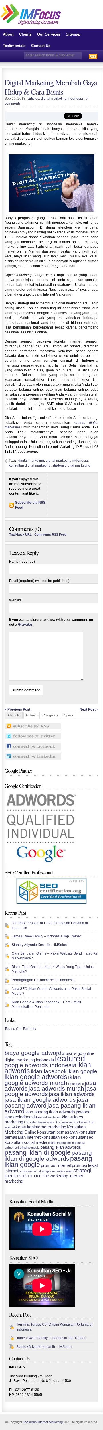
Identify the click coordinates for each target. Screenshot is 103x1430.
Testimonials (14, 46)
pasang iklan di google (38, 1152)
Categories (50, 715)
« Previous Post (17, 709)
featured (70, 1058)
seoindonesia (28, 1171)
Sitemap (73, 34)
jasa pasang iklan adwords (50, 1111)
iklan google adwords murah (43, 1080)
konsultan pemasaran (57, 1132)
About (8, 34)
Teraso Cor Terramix (20, 1029)
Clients (25, 34)
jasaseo (83, 1111)
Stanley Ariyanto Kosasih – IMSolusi (40, 945)
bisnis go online (80, 1053)
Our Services (48, 34)
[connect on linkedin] (33, 754)
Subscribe (14, 715)
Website (15, 600)
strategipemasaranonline (55, 1171)
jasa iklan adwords (72, 1094)
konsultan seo (54, 1137)
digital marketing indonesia (62, 99)
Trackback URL (20, 534)
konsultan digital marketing (30, 465)
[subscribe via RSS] (33, 724)
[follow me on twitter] (33, 734)
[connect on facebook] (33, 744)
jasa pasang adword (46, 1102)
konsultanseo (80, 1137)
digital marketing (31, 461)
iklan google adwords (36, 1077)
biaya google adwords (35, 1052)
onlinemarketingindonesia (22, 1147)
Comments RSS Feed (50, 534)
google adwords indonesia (40, 1065)
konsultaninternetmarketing (41, 1126)
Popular (68, 715)
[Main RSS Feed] (93, 56)
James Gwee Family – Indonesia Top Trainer (46, 936)
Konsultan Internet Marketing (43, 1422)
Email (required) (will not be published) (39, 581)
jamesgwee (76, 1083)
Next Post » (89, 709)
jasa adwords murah (56, 1088)
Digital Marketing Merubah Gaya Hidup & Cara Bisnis (51, 87)
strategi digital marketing (71, 465)
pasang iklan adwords (60, 1147)
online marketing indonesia (66, 1142)
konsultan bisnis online (39, 1122)
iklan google (82, 1071)
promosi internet (56, 1165)
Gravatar (25, 625)
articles (33, 99)
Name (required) (22, 562)
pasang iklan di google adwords (48, 1155)
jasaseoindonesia (21, 1116)
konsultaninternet (68, 1122)
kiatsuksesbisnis (49, 1117)
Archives (31, 715)
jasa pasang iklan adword (50, 1108)
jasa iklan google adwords (40, 1099)
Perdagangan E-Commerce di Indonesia (43, 980)
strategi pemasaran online (48, 1173)
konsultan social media (26, 1142)
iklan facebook (49, 1071)
